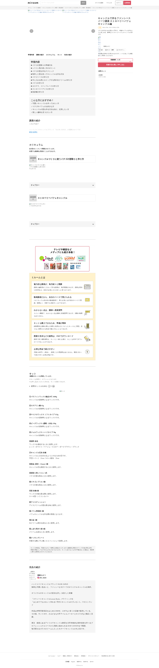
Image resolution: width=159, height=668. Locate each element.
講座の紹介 (40, 55)
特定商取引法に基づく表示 (108, 656)
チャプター (35, 185)
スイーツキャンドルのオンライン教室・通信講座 (78, 7)
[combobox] (63, 3)
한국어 (91, 661)
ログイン (119, 2)
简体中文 (85, 661)
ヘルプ (58, 656)
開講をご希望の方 (67, 656)
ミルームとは (51, 656)
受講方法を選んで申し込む (115, 64)
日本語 (67, 661)
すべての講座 (99, 2)
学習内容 (31, 55)
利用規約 (83, 656)
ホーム (30, 7)
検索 (83, 2)
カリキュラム (50, 55)
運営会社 (76, 656)
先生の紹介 (68, 55)
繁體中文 (79, 661)
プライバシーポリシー (93, 656)
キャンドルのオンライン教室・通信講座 (53, 7)
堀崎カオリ (107, 46)
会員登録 (127, 2)
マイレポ (109, 2)
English (73, 661)
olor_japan (43, 577)
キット (60, 55)
